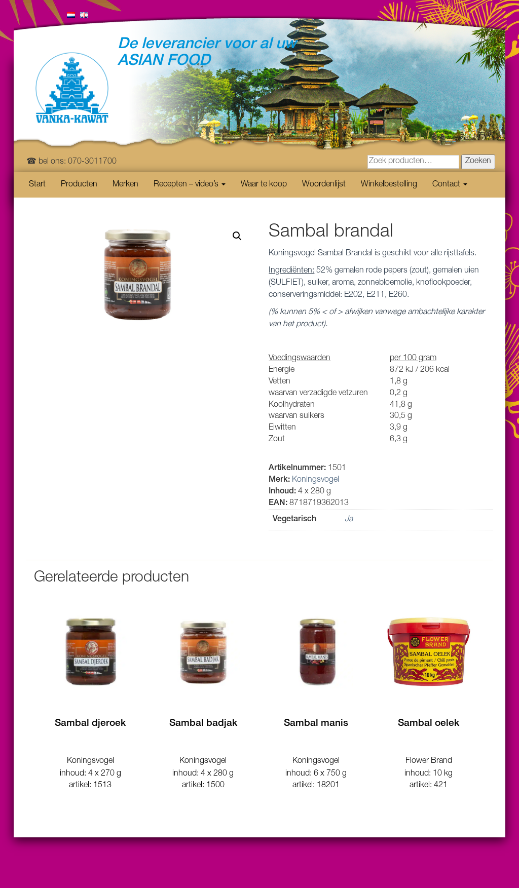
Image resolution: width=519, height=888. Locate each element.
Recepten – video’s (187, 185)
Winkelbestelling (389, 185)
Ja (349, 520)
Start (37, 185)
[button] (237, 236)
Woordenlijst (324, 185)
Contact (447, 185)
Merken (125, 185)
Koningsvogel (315, 480)
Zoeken (478, 162)
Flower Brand (428, 761)
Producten (79, 185)
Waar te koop (264, 185)
